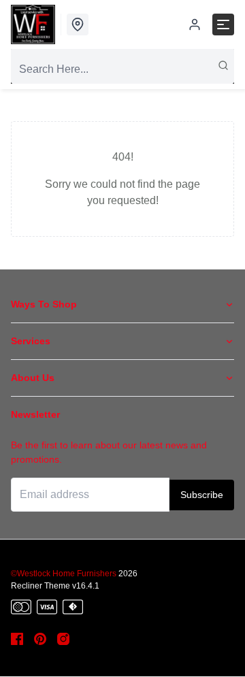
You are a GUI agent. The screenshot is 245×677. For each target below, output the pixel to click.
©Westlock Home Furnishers (63, 573)
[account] (194, 24)
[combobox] (122, 69)
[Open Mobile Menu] (223, 24)
